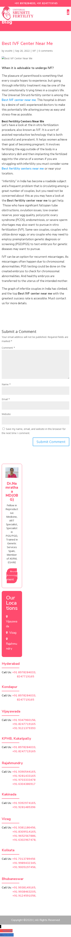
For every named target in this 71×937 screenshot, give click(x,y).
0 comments (46, 50)
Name (6, 384)
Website (6, 414)
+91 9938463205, (24, 892)
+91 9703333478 (24, 780)
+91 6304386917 (24, 784)
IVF (34, 50)
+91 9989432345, (24, 863)
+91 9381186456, (24, 827)
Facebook (8, 934)
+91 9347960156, (24, 720)
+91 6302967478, (24, 840)
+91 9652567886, (24, 836)
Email (6, 399)
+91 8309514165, (24, 832)
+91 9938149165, (24, 887)
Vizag (12, 633)
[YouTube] (1, 930)
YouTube (8, 930)
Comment (8, 347)
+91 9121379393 (24, 728)
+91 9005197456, (24, 867)
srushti (8, 50)
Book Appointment (11, 575)
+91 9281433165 (24, 776)
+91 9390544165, (24, 772)
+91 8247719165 (47, 3)
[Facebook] (1, 934)
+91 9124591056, (24, 896)
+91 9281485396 (24, 807)
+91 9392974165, (24, 803)
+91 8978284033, (25, 3)
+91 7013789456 (23, 859)
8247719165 (18, 676)
